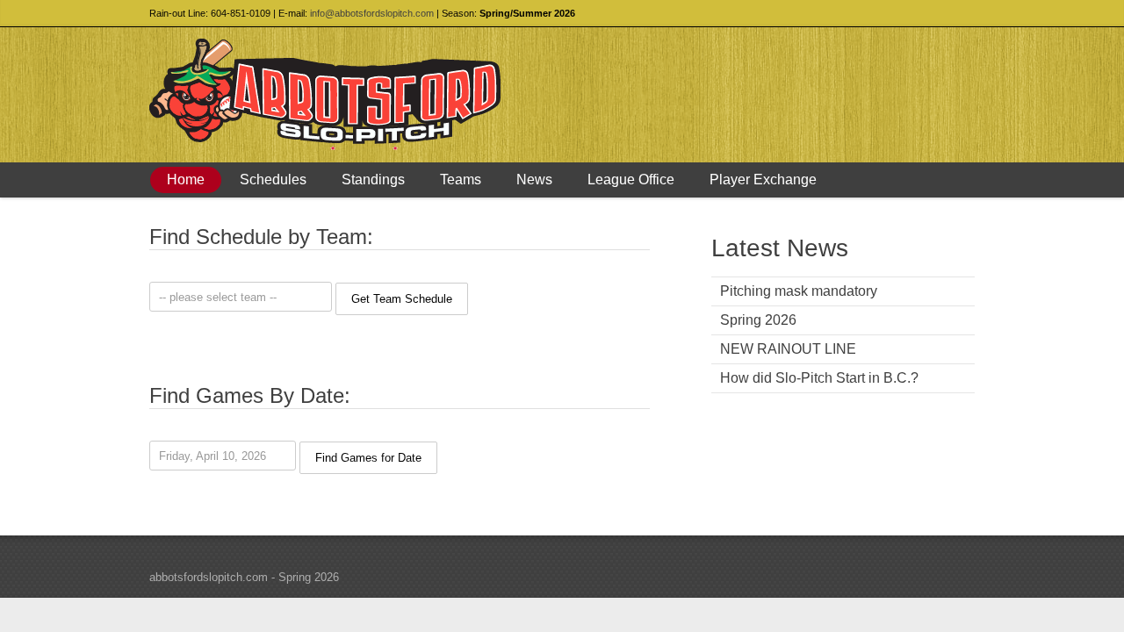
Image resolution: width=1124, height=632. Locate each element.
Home (186, 179)
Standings (373, 179)
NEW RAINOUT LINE (788, 348)
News (534, 179)
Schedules (273, 179)
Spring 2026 (758, 319)
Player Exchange (763, 179)
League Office (630, 179)
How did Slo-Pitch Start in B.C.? (819, 377)
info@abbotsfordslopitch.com (372, 13)
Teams (460, 179)
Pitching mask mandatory (798, 291)
